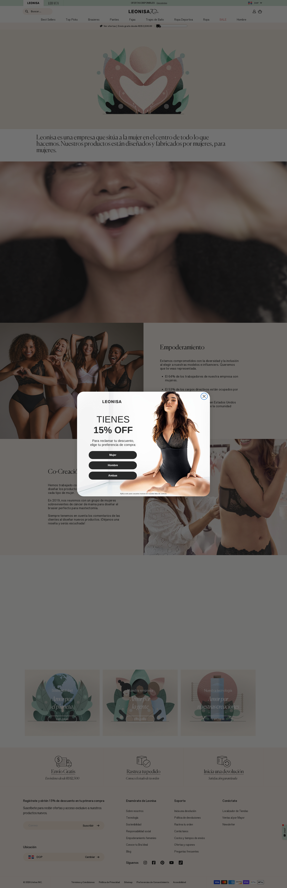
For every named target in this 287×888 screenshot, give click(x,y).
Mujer (112, 455)
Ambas (112, 475)
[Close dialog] (204, 396)
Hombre (113, 465)
